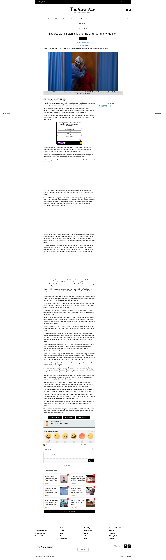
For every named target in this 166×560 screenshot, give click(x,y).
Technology (101, 19)
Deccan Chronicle (41, 530)
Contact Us (112, 538)
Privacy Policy (113, 536)
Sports (92, 19)
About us (87, 536)
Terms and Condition (116, 528)
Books (62, 528)
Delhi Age (87, 528)
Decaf (86, 533)
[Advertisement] (69, 176)
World (57, 19)
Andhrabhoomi (40, 533)
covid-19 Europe (69, 417)
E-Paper (111, 530)
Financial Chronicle (41, 536)
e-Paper (119, 1)
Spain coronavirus (55, 417)
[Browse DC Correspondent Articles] (47, 423)
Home (43, 19)
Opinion (83, 19)
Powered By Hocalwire (125, 556)
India (50, 19)
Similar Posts (105, 106)
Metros (65, 19)
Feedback (112, 533)
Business (74, 19)
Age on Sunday (125, 1)
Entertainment (113, 19)
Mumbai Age (88, 530)
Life (85, 538)
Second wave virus (83, 417)
